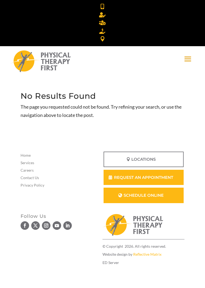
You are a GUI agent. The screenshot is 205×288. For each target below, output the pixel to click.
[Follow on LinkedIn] (67, 225)
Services (27, 162)
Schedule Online (144, 195)
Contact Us (30, 177)
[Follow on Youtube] (57, 225)
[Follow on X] (35, 225)
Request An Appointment (143, 177)
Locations (143, 159)
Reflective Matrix (147, 254)
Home (26, 155)
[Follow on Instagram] (46, 225)
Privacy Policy (32, 185)
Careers (27, 170)
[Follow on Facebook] (25, 225)
